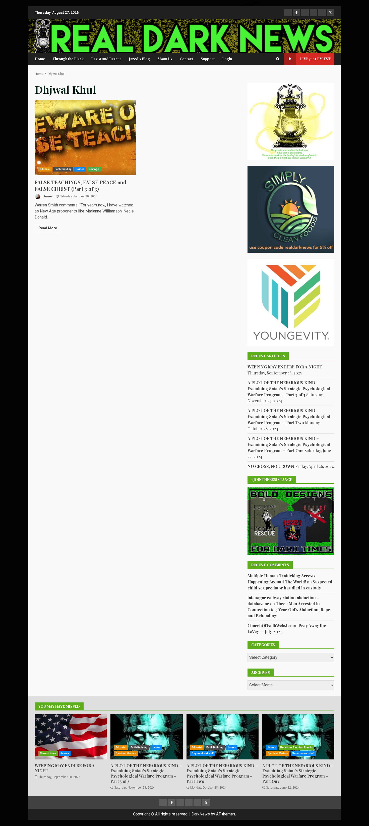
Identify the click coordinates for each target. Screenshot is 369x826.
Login (227, 59)
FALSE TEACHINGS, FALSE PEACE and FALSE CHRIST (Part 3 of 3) (85, 137)
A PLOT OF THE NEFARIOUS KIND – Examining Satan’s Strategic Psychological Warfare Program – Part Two (289, 416)
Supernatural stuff (203, 753)
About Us (164, 59)
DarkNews (201, 814)
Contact (186, 59)
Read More (48, 228)
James (80, 169)
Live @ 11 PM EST (315, 59)
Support (208, 59)
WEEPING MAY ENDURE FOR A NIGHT (285, 366)
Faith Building (63, 169)
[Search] (277, 59)
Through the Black (68, 59)
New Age (94, 169)
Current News (48, 753)
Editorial (45, 169)
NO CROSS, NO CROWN (271, 466)
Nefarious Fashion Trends (296, 747)
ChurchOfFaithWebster (270, 625)
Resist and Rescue (106, 59)
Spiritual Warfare (126, 753)
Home (40, 59)
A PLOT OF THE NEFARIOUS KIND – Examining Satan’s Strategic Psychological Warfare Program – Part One (289, 444)
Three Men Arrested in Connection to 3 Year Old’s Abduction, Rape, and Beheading (289, 609)
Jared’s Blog (139, 59)
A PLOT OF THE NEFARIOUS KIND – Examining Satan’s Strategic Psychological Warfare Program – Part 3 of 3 (289, 388)
